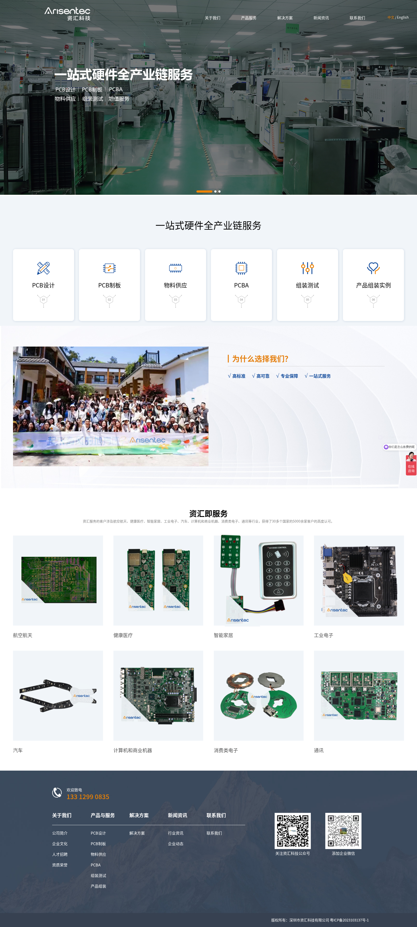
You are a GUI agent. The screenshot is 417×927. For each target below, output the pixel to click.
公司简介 (60, 833)
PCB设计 (98, 833)
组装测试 (98, 875)
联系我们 (214, 833)
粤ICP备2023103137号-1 (349, 919)
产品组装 (98, 886)
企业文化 (60, 843)
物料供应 (98, 854)
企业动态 (175, 843)
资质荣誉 (60, 865)
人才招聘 (60, 854)
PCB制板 (98, 843)
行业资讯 (175, 833)
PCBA (96, 865)
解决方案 (137, 833)
